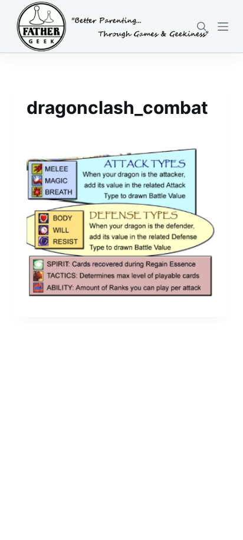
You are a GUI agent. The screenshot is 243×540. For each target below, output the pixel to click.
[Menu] (223, 26)
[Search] (201, 26)
